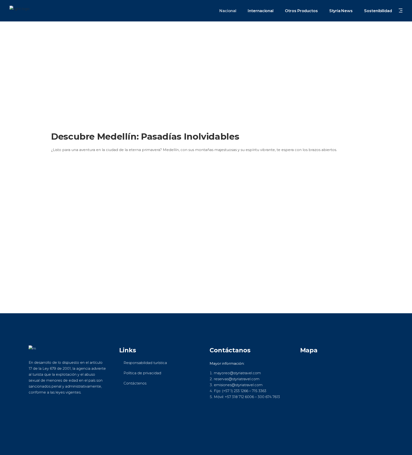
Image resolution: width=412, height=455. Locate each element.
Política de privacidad (142, 373)
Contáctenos (135, 383)
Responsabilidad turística (145, 362)
